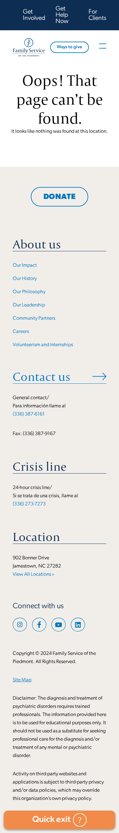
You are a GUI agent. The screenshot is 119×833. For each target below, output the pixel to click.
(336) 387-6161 (29, 414)
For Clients (97, 15)
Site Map (22, 680)
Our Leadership (29, 305)
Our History (25, 278)
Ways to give (69, 47)
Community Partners (34, 318)
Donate (59, 197)
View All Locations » (33, 574)
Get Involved (34, 15)
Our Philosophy (29, 291)
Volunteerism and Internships (43, 344)
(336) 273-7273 (29, 504)
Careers (21, 331)
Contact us (41, 376)
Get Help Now (62, 15)
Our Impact (25, 265)
